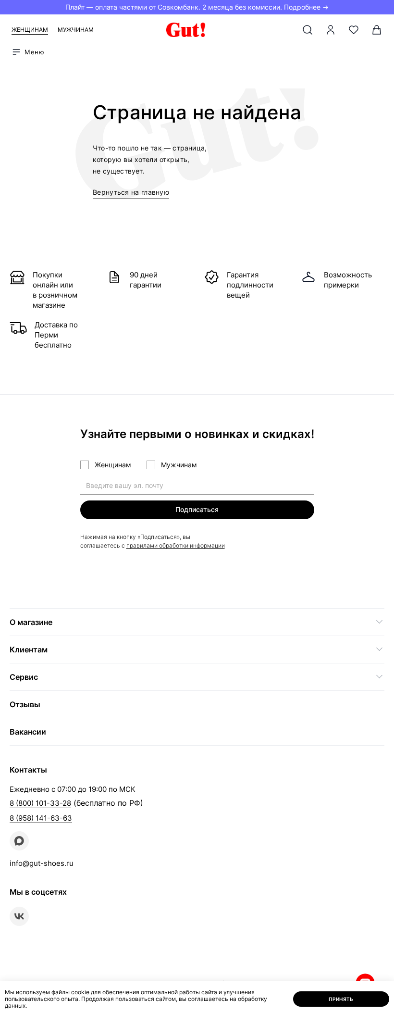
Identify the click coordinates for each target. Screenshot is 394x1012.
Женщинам (30, 29)
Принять (341, 999)
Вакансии (28, 732)
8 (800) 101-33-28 (40, 803)
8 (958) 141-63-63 (41, 818)
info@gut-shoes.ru (42, 863)
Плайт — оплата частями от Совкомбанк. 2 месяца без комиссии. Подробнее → (197, 7)
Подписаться (197, 509)
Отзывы (25, 704)
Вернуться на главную (131, 192)
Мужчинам (76, 29)
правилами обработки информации (175, 545)
